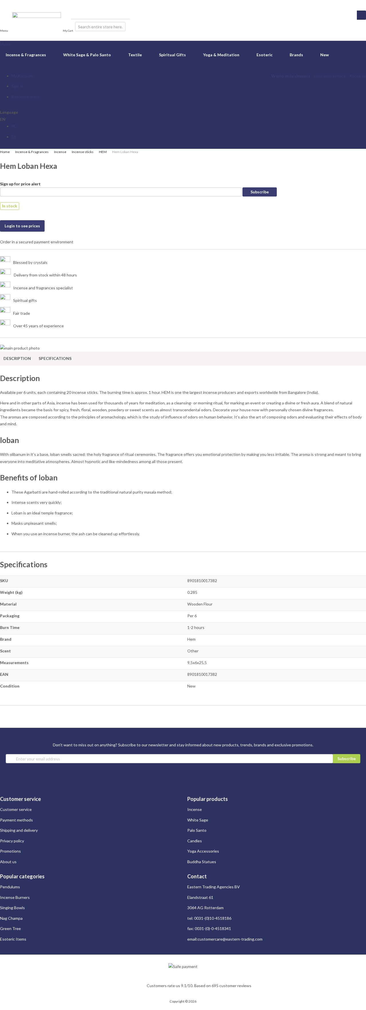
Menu (5, 44)
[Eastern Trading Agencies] (36, 26)
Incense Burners (15, 897)
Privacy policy (12, 840)
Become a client (25, 96)
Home (5, 152)
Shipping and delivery (19, 830)
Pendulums (10, 886)
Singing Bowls (12, 907)
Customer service (330, 75)
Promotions (10, 851)
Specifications (55, 358)
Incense (60, 152)
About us (357, 75)
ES (13, 136)
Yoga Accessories (203, 851)
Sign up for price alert (20, 183)
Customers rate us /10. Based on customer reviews (199, 985)
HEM (103, 152)
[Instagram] (2, 3)
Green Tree (10, 928)
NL (13, 126)
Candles (194, 840)
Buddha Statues (201, 861)
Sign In (17, 86)
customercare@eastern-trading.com (230, 939)
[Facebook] (7, 3)
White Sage (197, 819)
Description (17, 358)
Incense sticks (83, 152)
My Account (22, 75)
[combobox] (100, 26)
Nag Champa (11, 918)
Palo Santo (196, 830)
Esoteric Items (13, 939)
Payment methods (16, 819)
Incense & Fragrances (32, 152)
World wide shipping (290, 75)
